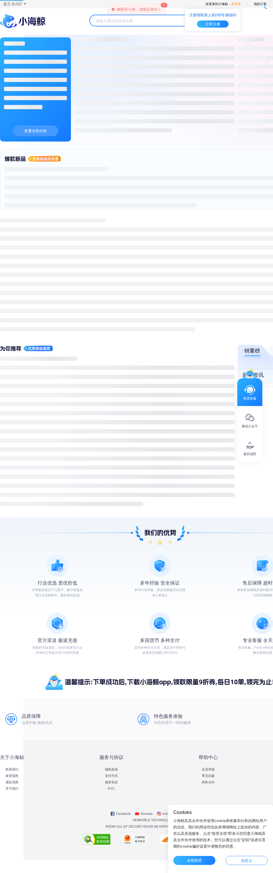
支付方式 (111, 775)
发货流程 (12, 775)
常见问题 (208, 775)
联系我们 (12, 769)
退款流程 (12, 782)
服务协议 (111, 782)
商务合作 (208, 782)
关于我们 (12, 788)
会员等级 (208, 769)
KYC (111, 788)
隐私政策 (111, 769)
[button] (14, 4)
